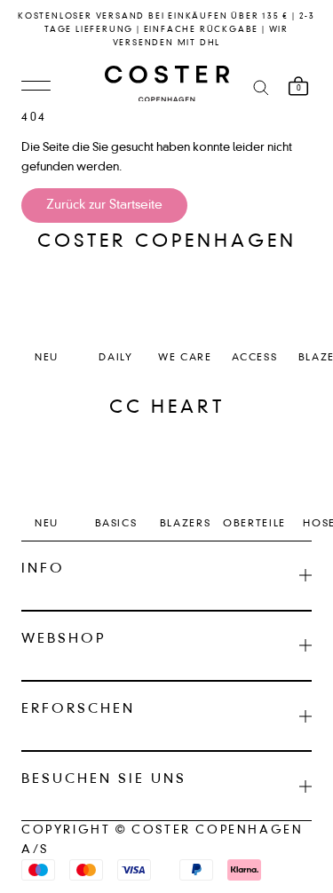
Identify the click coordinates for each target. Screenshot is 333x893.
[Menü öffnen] (36, 87)
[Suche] (261, 86)
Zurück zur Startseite (104, 205)
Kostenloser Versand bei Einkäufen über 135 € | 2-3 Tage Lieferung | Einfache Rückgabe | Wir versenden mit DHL (166, 29)
